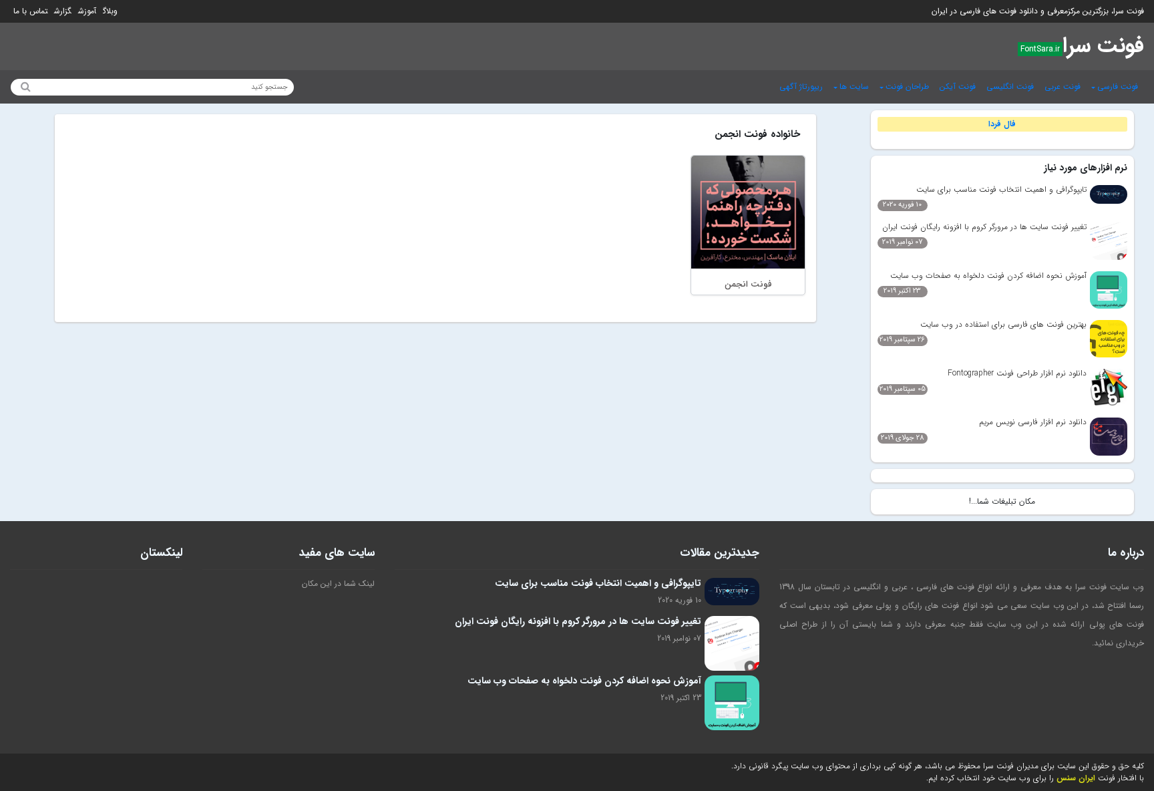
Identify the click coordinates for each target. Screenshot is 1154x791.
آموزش (87, 11)
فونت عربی (1062, 86)
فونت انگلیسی (1010, 86)
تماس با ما (30, 11)
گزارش (62, 11)
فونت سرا (1103, 46)
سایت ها (854, 86)
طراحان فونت (907, 86)
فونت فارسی (1117, 86)
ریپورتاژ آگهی (801, 86)
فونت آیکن (958, 86)
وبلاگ (110, 11)
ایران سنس (1075, 778)
